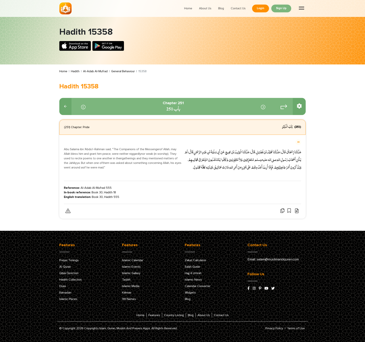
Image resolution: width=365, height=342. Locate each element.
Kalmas (126, 292)
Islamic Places (68, 299)
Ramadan (65, 292)
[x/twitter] (273, 288)
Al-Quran (65, 266)
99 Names (129, 299)
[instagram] (254, 288)
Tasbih (126, 279)
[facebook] (249, 288)
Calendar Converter (197, 286)
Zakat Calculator (195, 260)
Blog (221, 8)
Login (260, 8)
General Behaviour (123, 71)
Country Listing (174, 315)
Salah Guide (192, 266)
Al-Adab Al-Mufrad (95, 71)
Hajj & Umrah (193, 273)
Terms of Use (296, 328)
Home (188, 8)
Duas (62, 286)
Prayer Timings (69, 260)
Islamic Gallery (131, 273)
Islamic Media (130, 286)
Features (154, 315)
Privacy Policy (274, 328)
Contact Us (238, 8)
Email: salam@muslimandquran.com (273, 259)
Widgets (190, 292)
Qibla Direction (69, 273)
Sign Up (281, 8)
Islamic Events (131, 266)
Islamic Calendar (132, 260)
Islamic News (193, 279)
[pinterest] (260, 288)
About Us (205, 8)
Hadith (75, 71)
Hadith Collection (70, 279)
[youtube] (266, 288)
